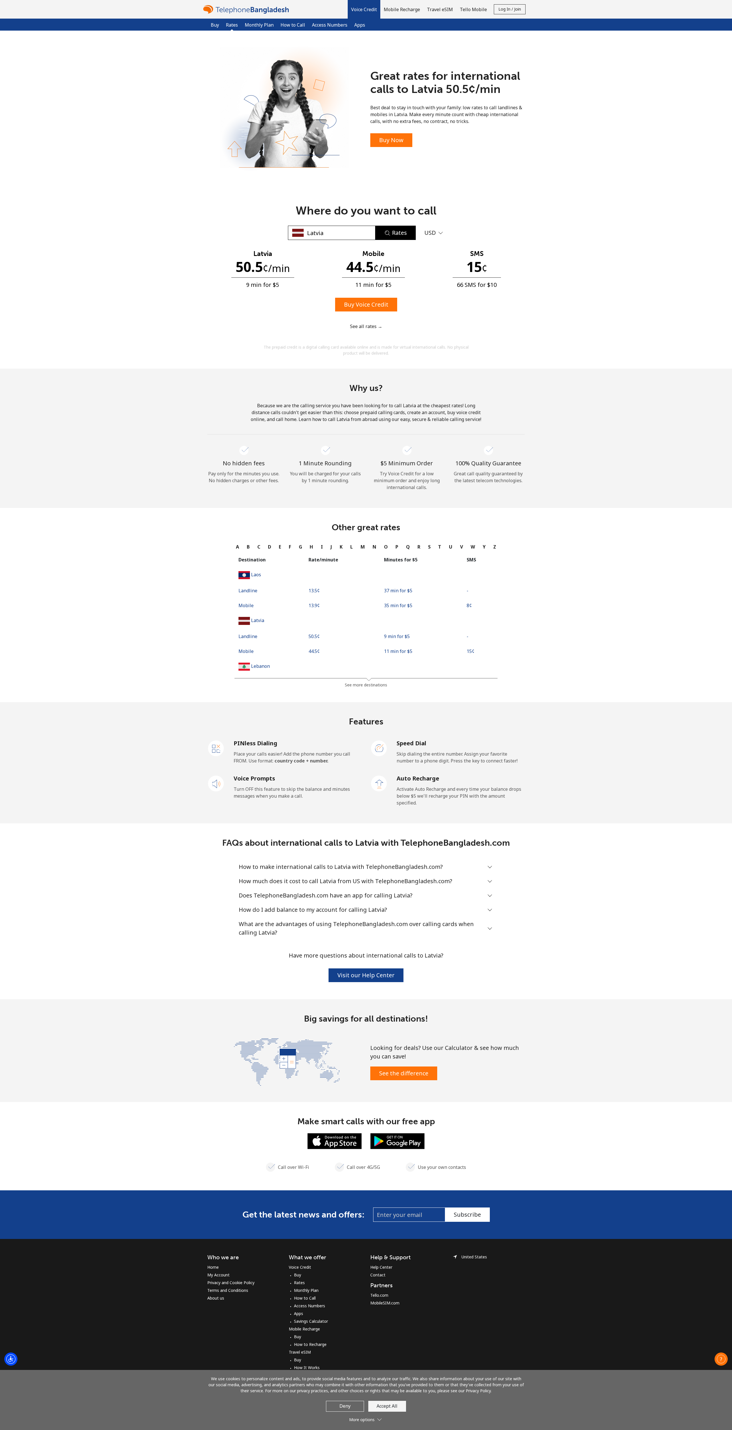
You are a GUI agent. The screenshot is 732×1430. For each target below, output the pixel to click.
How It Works (307, 1367)
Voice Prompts (254, 778)
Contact (377, 1275)
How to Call (293, 25)
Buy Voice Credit (366, 304)
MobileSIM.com (384, 1303)
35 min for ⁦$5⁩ (398, 605)
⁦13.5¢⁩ (314, 590)
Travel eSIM (300, 1352)
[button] (364, 9)
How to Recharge (310, 1344)
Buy (215, 25)
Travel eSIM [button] (440, 9)
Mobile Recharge (304, 1329)
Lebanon (260, 666)
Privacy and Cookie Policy (230, 1282)
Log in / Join (509, 9)
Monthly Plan (259, 25)
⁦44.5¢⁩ (314, 651)
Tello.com (379, 1295)
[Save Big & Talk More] (287, 1061)
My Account (218, 1275)
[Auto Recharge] (379, 783)
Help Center (381, 1267)
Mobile (246, 605)
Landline (247, 590)
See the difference (403, 1073)
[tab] (237, 546)
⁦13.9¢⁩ (314, 605)
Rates (299, 1282)
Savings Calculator (311, 1321)
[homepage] (247, 9)
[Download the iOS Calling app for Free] (334, 1140)
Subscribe (467, 1214)
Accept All (387, 1406)
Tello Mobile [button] (473, 9)
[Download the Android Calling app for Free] (397, 1140)
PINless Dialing (255, 743)
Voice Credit (300, 1267)
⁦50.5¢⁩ (314, 636)
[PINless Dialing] (216, 748)
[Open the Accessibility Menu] (10, 1359)
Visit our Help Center (366, 975)
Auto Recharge (418, 778)
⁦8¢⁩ (469, 605)
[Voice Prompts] (216, 783)
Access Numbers (329, 25)
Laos (256, 574)
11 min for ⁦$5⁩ (398, 651)
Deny (345, 1406)
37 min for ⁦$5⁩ (398, 590)
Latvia (257, 620)
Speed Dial (411, 743)
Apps (359, 25)
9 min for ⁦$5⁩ (397, 636)
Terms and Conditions (227, 1290)
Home (213, 1267)
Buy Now (391, 140)
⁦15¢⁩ (470, 651)
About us (215, 1298)
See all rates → (366, 326)
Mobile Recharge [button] (402, 9)
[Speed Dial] (379, 748)
